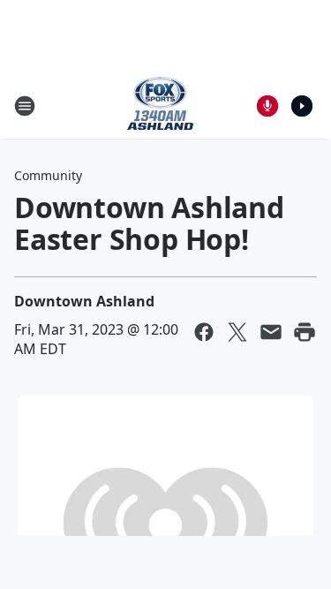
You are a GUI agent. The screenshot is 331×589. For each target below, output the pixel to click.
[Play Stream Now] (301, 106)
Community (48, 175)
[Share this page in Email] (271, 332)
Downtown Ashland (84, 301)
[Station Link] (160, 105)
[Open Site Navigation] (24, 106)
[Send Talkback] (267, 106)
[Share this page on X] (237, 332)
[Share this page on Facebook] (204, 332)
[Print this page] (304, 332)
